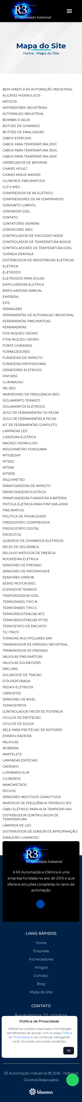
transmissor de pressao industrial (35, 644)
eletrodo (12, 272)
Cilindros (12, 779)
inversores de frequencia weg (31, 394)
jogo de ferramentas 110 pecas (31, 413)
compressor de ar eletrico (28, 193)
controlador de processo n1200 (33, 236)
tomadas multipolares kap (27, 638)
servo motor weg (19, 583)
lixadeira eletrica (19, 437)
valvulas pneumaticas (22, 657)
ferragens (12, 309)
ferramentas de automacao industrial (38, 315)
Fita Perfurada (16, 681)
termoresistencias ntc (24, 614)
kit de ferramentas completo (30, 425)
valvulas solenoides (22, 663)
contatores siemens (21, 223)
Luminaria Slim (16, 772)
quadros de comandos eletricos (33, 541)
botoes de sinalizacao (23, 132)
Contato (41, 976)
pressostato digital (21, 528)
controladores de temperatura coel (37, 248)
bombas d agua (16, 120)
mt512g (8, 461)
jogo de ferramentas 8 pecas (29, 419)
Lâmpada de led (17, 825)
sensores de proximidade (26, 571)
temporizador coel (21, 596)
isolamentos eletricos (24, 406)
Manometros (15, 785)
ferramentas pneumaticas (26, 321)
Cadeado (11, 766)
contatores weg (18, 230)
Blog (41, 984)
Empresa (41, 951)
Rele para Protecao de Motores (32, 730)
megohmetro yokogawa (25, 449)
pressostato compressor (26, 522)
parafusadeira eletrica (24, 492)
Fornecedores (41, 959)
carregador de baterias (25, 162)
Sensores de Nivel (19, 699)
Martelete (12, 754)
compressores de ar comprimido (33, 199)
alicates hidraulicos (22, 95)
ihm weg (10, 376)
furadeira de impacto (22, 358)
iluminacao (13, 382)
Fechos (9, 791)
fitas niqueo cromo (21, 339)
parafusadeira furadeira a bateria (34, 498)
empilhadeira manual (22, 291)
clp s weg (11, 187)
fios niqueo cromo (20, 333)
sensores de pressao (22, 565)
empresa (10, 297)
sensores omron (18, 577)
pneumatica (13, 510)
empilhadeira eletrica (23, 284)
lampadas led (15, 431)
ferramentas (14, 327)
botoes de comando (21, 126)
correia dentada (18, 254)
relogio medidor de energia (29, 553)
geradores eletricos (22, 370)
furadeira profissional (24, 364)
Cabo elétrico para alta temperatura (37, 809)
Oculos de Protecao (22, 718)
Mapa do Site (41, 992)
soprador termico (20, 589)
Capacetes (12, 693)
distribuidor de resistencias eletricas (38, 260)
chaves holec (15, 169)
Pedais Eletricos (18, 687)
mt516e (8, 467)
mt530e (9, 474)
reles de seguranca (21, 547)
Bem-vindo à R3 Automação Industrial (38, 89)
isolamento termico (21, 400)
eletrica (10, 266)
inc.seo (9, 388)
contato (10, 217)
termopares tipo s (20, 608)
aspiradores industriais (25, 108)
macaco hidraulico (20, 443)
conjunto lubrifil (19, 205)
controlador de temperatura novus (37, 242)
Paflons (10, 669)
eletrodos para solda (23, 278)
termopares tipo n (20, 602)
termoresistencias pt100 (25, 620)
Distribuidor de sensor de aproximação (40, 831)
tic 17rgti (11, 632)
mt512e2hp (12, 455)
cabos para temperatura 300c (30, 150)
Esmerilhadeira (17, 736)
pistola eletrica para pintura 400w (35, 504)
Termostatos (14, 705)
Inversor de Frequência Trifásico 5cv (37, 803)
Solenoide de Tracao (22, 675)
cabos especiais (17, 138)
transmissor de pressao (25, 650)
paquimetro (14, 480)
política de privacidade (24, 516)
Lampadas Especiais (20, 760)
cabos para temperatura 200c (30, 144)
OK (69, 1050)
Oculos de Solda (18, 724)
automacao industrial (23, 114)
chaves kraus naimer (22, 175)
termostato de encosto (25, 626)
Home (28, 53)
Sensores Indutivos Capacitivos (32, 797)
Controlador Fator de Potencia (33, 711)
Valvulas (11, 742)
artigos (10, 101)
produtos (12, 535)
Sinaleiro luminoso (21, 837)
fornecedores (16, 352)
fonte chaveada (17, 345)
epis (6, 303)
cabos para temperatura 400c (30, 156)
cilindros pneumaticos (24, 181)
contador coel (16, 211)
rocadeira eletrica (20, 559)
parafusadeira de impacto (27, 486)
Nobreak (11, 748)
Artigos (41, 967)
